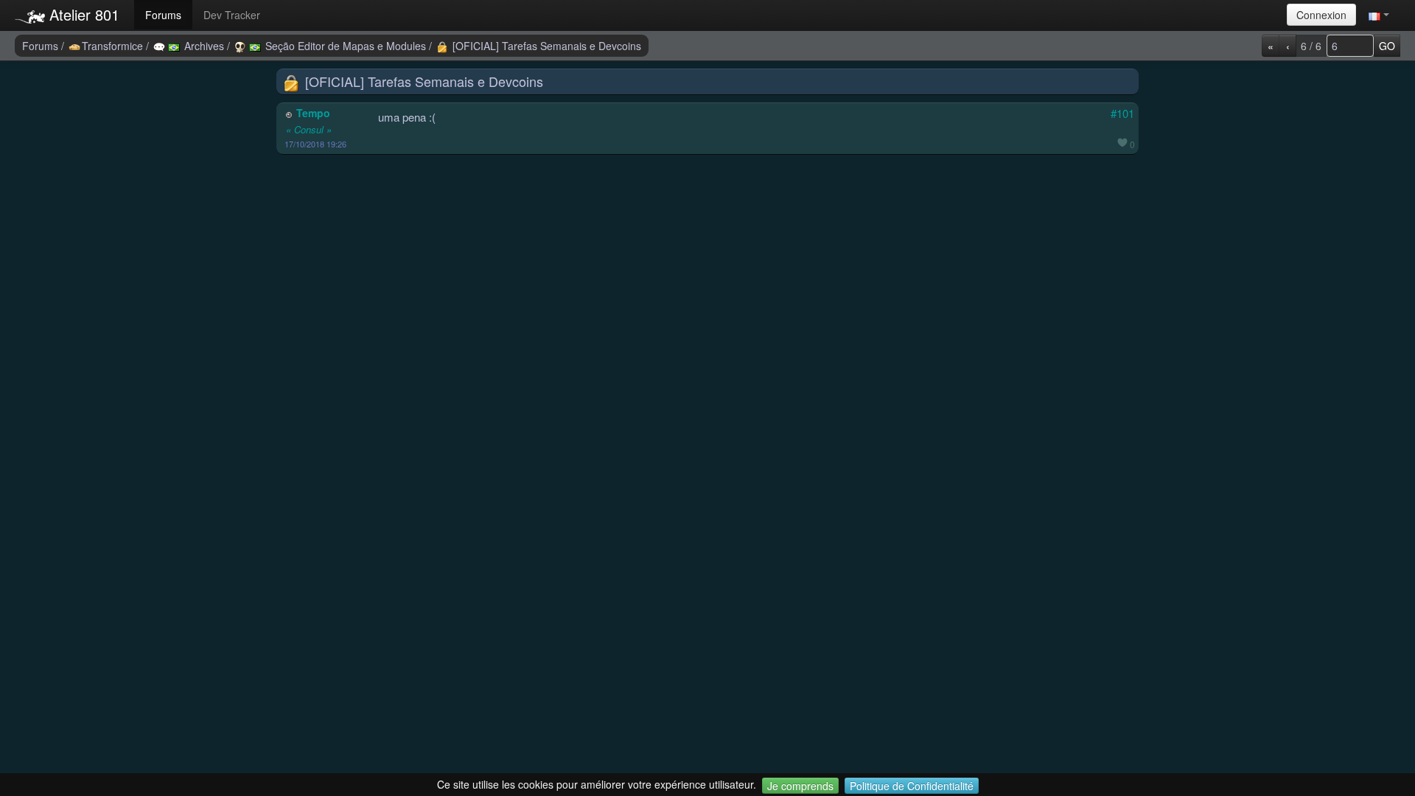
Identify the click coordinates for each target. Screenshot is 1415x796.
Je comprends (800, 785)
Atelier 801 (82, 14)
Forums (163, 14)
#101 (1122, 113)
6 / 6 (1311, 45)
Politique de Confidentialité (912, 785)
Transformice (114, 45)
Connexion (1321, 14)
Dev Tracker (231, 14)
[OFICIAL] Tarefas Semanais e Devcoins (545, 45)
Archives (204, 45)
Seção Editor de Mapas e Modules (345, 45)
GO (1387, 45)
